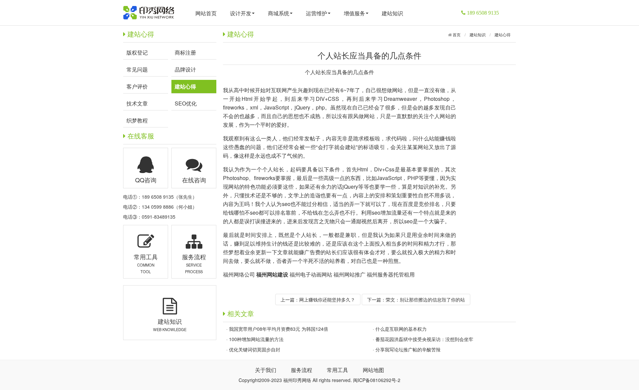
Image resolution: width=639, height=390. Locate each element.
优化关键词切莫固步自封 (254, 349)
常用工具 (337, 370)
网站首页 (206, 13)
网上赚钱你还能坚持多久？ (327, 299)
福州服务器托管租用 (391, 274)
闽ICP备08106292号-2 (376, 380)
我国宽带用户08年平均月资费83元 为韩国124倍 (278, 328)
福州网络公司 (239, 274)
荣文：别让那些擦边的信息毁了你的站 (425, 299)
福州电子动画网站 (311, 274)
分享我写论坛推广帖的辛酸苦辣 (408, 349)
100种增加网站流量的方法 (256, 339)
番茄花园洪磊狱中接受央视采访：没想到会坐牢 (424, 339)
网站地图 (373, 370)
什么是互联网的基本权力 (401, 328)
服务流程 (301, 370)
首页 (456, 34)
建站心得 (503, 34)
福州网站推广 (349, 274)
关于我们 (265, 370)
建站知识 (392, 13)
